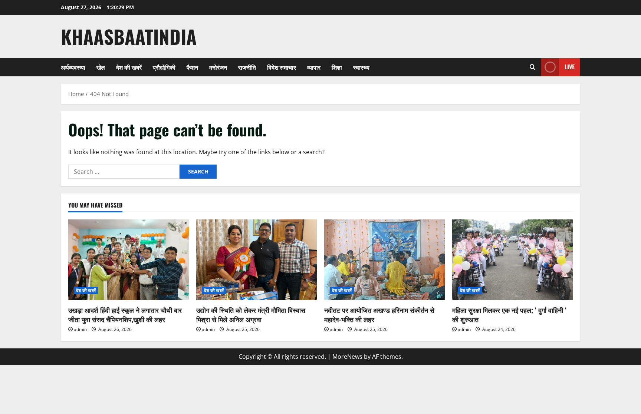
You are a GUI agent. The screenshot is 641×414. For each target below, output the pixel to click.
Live (570, 66)
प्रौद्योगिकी (164, 67)
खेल (100, 67)
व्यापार (313, 67)
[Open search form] (532, 67)
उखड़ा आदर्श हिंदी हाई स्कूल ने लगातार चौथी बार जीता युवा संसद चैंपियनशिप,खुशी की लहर (125, 314)
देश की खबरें (129, 67)
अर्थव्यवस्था (73, 67)
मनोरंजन (218, 67)
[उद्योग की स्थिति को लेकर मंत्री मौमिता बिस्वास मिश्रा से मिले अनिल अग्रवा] (256, 259)
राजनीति (247, 67)
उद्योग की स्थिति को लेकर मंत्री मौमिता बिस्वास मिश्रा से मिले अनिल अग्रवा (250, 314)
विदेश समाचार (281, 67)
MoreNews (347, 356)
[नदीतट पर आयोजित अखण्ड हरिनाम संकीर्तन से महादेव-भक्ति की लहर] (384, 259)
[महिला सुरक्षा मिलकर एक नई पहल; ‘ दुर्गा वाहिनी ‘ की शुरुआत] (512, 259)
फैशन (192, 67)
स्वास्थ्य (361, 67)
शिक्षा (337, 67)
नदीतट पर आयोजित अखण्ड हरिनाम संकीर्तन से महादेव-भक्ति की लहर (379, 314)
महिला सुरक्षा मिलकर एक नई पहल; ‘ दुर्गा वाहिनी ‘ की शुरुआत (509, 314)
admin (80, 329)
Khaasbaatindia (129, 36)
